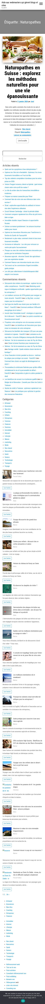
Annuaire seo (10, 979)
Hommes (8, 427)
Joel (32, 102)
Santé (6, 454)
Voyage (7, 466)
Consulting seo (11, 988)
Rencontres (8, 451)
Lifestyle (7, 436)
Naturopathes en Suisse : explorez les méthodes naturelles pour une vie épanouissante (22, 82)
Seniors (7, 457)
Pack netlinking (11, 976)
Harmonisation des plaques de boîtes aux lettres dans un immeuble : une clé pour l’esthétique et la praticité (27, 609)
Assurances (8, 406)
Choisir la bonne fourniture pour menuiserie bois (23, 343)
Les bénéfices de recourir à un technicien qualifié (21, 379)
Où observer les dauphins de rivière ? (25, 585)
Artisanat (7, 403)
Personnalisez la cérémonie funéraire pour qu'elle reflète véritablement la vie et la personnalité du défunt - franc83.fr (23, 370)
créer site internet (12, 985)
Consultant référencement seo (16, 973)
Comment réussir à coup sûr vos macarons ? (27, 850)
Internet (7, 433)
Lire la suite (22, 140)
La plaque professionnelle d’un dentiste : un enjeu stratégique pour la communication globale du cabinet (27, 495)
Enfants (7, 415)
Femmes (7, 421)
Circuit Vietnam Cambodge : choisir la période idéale (22, 211)
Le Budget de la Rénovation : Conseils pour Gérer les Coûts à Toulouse (23, 382)
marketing (8, 442)
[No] (42, 997)
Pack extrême (11, 970)
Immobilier (8, 430)
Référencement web (13, 964)
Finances (7, 424)
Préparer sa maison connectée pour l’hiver (18, 196)
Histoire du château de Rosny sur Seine (26, 563)
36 (7, 895)
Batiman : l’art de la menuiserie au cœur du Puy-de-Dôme (23, 340)
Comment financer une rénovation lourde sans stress (22, 262)
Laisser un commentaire (22, 135)
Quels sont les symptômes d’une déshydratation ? (21, 169)
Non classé (26, 129)
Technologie (9, 460)
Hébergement (10, 982)
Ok (23, 1001)
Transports (8, 463)
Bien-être (8, 409)
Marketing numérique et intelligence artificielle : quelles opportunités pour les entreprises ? (23, 289)
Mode (6, 445)
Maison (7, 439)
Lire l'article (7, 488)
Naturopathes (25, 132)
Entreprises (8, 418)
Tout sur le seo (11, 967)
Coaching (8, 412)
